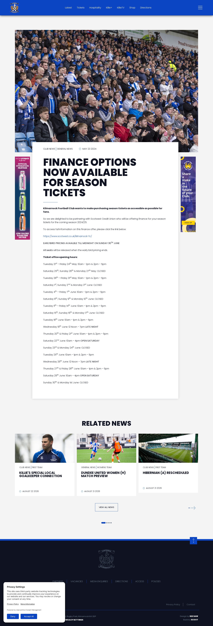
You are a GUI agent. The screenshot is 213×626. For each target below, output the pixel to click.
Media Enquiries (99, 581)
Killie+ (109, 7)
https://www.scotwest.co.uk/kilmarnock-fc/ (67, 236)
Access (139, 581)
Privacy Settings (73, 620)
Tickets (80, 7)
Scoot (194, 619)
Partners (58, 581)
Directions (145, 7)
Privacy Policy (173, 604)
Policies (156, 581)
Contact (191, 604)
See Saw (194, 616)
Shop (132, 7)
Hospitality (95, 7)
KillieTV (120, 7)
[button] (192, 508)
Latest (68, 7)
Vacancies (77, 581)
